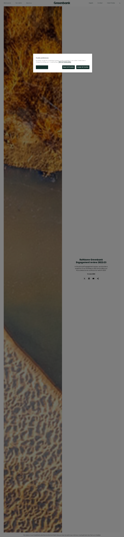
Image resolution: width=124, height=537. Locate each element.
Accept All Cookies (82, 67)
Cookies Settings (42, 67)
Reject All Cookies (68, 67)
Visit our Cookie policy (65, 62)
